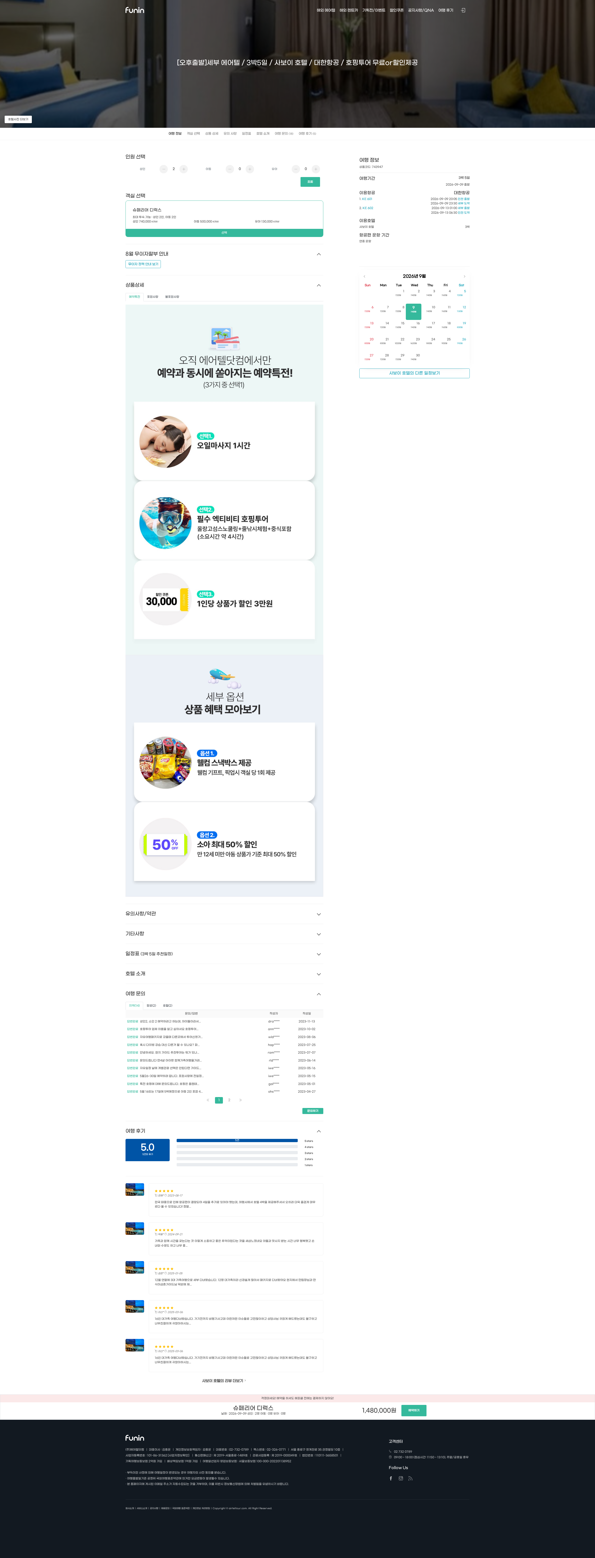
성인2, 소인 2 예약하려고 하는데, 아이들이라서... (170, 1021)
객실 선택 (193, 134)
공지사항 (154, 1508)
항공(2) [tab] (151, 1005)
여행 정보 (175, 134)
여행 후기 (307, 134)
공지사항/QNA (421, 10)
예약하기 (414, 1410)
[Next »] (240, 1100)
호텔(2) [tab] (167, 1005)
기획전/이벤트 (373, 10)
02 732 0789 (403, 1451)
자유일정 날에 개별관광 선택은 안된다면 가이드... (170, 1068)
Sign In (463, 10)
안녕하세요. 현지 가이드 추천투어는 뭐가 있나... (169, 1052)
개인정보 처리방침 (201, 1508)
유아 (274, 169)
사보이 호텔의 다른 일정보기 (414, 373)
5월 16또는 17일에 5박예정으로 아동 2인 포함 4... (171, 1091)
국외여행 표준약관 (181, 1508)
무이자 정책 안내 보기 (143, 264)
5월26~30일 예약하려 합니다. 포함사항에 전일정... (172, 1076)
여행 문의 (284, 134)
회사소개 (130, 1508)
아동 (208, 169)
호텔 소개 (262, 134)
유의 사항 (230, 134)
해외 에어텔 (326, 10)
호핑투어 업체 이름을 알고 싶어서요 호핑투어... (169, 1029)
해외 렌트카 (349, 10)
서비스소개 (142, 1508)
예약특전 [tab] (134, 297)
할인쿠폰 (397, 10)
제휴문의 (165, 1508)
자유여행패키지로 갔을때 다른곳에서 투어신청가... (171, 1037)
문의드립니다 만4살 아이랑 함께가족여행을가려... (171, 1060)
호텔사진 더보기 (18, 119)
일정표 (246, 134)
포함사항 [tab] (152, 297)
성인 (142, 169)
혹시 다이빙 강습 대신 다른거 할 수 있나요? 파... (170, 1045)
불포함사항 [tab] (172, 297)
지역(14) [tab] (134, 1005)
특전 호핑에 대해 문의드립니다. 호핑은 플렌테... (169, 1084)
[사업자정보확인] (178, 1455)
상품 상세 (211, 134)
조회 (310, 182)
